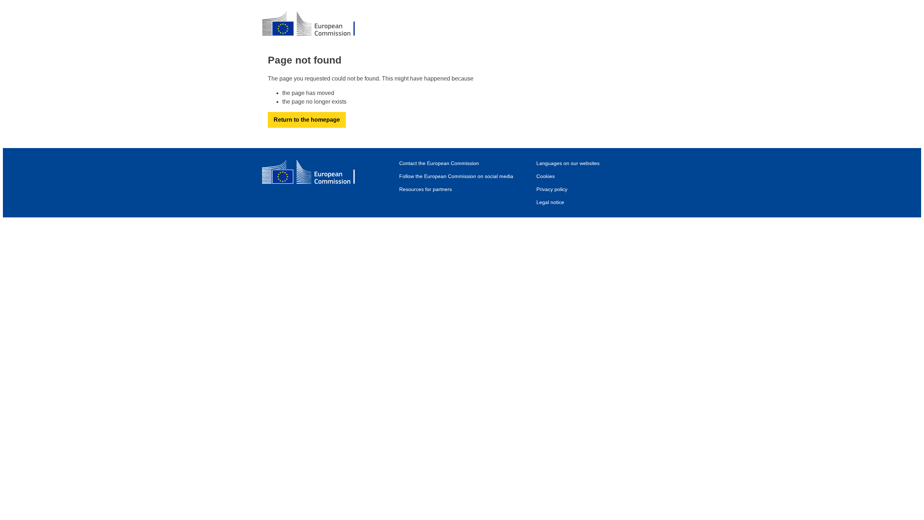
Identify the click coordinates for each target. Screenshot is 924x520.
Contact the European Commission (439, 163)
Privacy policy (551, 189)
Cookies (545, 176)
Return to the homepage (307, 120)
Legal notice (550, 202)
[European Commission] (314, 25)
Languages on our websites (568, 163)
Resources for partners (425, 189)
